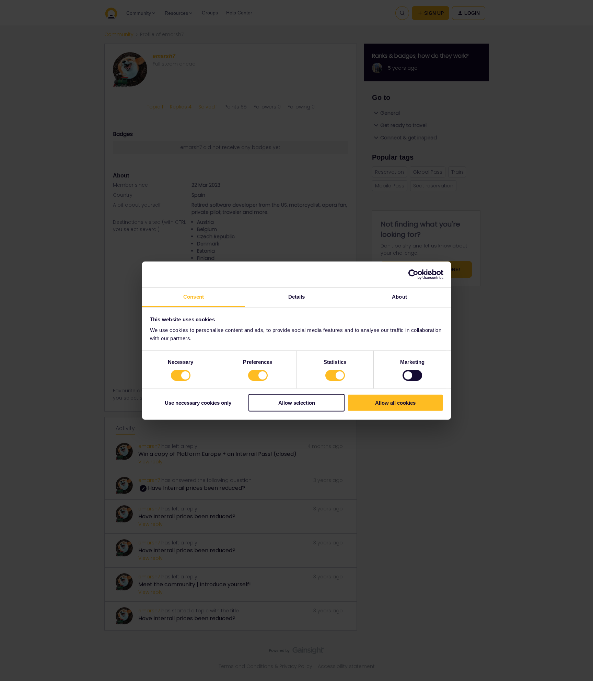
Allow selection (296, 403)
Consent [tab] (193, 297)
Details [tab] (296, 297)
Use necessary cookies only (198, 403)
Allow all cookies (395, 403)
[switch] (258, 375)
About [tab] (399, 297)
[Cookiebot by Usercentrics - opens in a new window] (413, 274)
